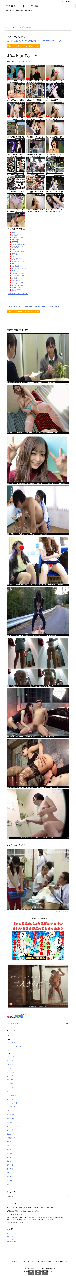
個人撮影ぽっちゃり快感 (18, 261)
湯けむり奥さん (15, 254)
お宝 (9, 1068)
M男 (8, 1036)
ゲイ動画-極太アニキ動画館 (19, 275)
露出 (10, 1169)
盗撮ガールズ (15, 256)
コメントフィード (12, 1239)
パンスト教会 (15, 278)
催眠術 (10, 1118)
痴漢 (9, 1153)
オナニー (11, 1060)
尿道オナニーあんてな (17, 246)
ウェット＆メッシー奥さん (18, 273)
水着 (10, 1141)
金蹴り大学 (14, 253)
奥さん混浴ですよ (16, 266)
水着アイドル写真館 (17, 258)
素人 (10, 1161)
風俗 (9, 1176)
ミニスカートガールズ (17, 282)
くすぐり (11, 1083)
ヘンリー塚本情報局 (17, 239)
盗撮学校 (14, 290)
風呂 (9, 1180)
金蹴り (10, 1165)
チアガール (11, 1091)
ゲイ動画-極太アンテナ (17, 234)
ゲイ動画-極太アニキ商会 (18, 251)
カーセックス (12, 1072)
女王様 (10, 1130)
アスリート (11, 1042)
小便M (13, 249)
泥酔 (9, 1145)
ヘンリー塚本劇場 (16, 284)
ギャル (10, 1076)
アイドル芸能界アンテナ (18, 237)
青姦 (9, 1172)
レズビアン (11, 1107)
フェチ (10, 1099)
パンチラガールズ (16, 265)
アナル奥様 (14, 277)
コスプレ (11, 1087)
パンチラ (11, 1095)
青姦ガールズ (15, 263)
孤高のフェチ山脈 (16, 289)
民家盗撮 (11, 1138)
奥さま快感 (14, 260)
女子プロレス (12, 1126)
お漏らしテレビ (15, 242)
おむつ (10, 1064)
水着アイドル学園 (16, 280)
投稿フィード (11, 1236)
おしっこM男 (15, 241)
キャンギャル (12, 1079)
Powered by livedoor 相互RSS (18, 294)
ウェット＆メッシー (14, 1046)
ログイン (9, 1234)
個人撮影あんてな (16, 236)
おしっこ (9, 1050)
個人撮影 (11, 1114)
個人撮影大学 (15, 248)
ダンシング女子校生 (17, 287)
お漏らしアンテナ (16, 232)
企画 (9, 1110)
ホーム (8, 27)
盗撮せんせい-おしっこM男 (18, 244)
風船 (9, 1184)
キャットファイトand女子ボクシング (21, 268)
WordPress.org (11, 1241)
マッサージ (12, 1103)
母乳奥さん (14, 270)
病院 (9, 1149)
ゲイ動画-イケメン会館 (17, 285)
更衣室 (10, 1134)
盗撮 (9, 1157)
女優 (10, 1122)
